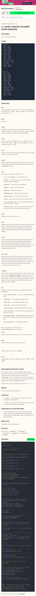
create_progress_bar (14, 274)
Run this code (31, 439)
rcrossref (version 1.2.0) (9, 24)
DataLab (23, 594)
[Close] (33, 2)
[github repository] (7, 12)
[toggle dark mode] (3, 12)
